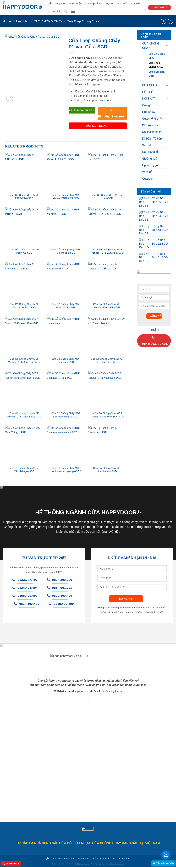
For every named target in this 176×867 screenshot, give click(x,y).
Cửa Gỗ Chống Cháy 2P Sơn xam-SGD (107, 197)
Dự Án (110, 3)
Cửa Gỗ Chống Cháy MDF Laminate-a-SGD (107, 470)
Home (7, 21)
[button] (73, 11)
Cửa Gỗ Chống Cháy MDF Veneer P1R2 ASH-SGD (65, 197)
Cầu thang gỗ (150, 151)
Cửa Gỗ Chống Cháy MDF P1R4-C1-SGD (24, 251)
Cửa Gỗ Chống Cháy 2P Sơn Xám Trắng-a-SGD (24, 470)
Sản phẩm (94, 3)
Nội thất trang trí (151, 131)
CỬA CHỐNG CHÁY (48, 21)
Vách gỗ (147, 171)
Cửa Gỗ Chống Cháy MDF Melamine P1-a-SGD (24, 306)
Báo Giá (122, 3)
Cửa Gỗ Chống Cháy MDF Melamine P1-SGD (65, 306)
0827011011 (12, 863)
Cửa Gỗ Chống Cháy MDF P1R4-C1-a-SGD (24, 197)
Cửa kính (147, 178)
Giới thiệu (75, 3)
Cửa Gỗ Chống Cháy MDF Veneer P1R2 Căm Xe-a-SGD (107, 251)
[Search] (65, 11)
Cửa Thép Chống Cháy (83, 21)
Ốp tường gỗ (150, 165)
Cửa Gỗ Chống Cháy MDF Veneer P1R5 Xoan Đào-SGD (24, 360)
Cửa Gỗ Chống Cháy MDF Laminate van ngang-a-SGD (66, 470)
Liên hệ (55, 11)
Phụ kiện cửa (150, 125)
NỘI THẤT (148, 98)
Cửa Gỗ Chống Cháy (156, 55)
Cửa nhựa (148, 112)
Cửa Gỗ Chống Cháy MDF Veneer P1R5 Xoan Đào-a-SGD (24, 415)
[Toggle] (167, 46)
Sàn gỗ (146, 145)
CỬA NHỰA (149, 85)
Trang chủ (59, 3)
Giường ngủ (149, 158)
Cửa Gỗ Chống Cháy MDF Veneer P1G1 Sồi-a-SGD (107, 306)
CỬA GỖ (147, 92)
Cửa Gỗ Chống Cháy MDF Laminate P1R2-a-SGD (65, 415)
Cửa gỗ (146, 105)
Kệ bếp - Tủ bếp (152, 138)
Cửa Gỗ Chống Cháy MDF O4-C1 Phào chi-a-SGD (107, 360)
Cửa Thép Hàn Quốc (156, 73)
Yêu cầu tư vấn (164, 863)
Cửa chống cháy (152, 118)
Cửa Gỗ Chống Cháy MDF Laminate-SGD (65, 360)
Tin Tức (135, 3)
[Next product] (163, 21)
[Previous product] (170, 21)
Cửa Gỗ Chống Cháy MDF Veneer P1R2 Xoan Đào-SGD (108, 415)
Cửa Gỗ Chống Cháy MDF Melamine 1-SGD (65, 251)
